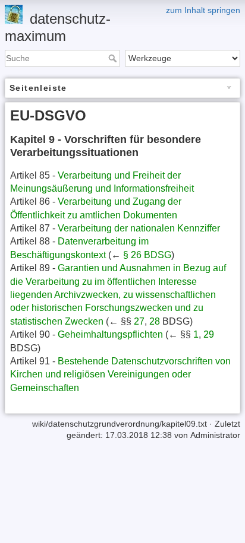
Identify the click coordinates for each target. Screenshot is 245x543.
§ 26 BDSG (147, 255)
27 (139, 321)
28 (154, 321)
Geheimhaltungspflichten (110, 334)
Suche (114, 58)
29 (208, 334)
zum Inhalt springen (203, 10)
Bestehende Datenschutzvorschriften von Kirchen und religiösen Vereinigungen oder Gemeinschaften (120, 374)
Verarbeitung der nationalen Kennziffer (139, 228)
